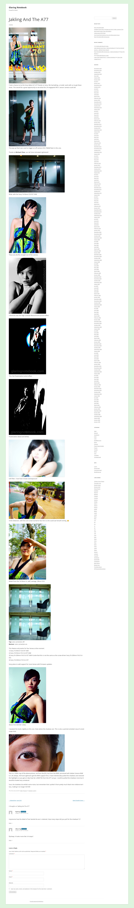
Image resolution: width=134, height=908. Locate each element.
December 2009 (97, 232)
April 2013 (96, 161)
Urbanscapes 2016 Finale (99, 33)
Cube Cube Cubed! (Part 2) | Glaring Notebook (104, 57)
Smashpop (96, 557)
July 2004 (96, 353)
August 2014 (97, 131)
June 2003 (96, 377)
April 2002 (96, 403)
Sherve (95, 505)
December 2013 (97, 146)
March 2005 (96, 338)
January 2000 (97, 420)
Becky (95, 511)
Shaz (95, 543)
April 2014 (96, 139)
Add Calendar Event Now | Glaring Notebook (104, 48)
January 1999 (97, 422)
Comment (12, 853)
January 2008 (97, 275)
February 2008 (97, 273)
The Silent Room (98, 567)
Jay (94, 522)
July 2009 (96, 241)
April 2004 (96, 358)
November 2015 (98, 104)
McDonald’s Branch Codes (102, 46)
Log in (95, 466)
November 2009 (98, 234)
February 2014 (97, 143)
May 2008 (96, 267)
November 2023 (98, 70)
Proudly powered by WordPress (36, 901)
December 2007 (97, 277)
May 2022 (96, 76)
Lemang (96, 554)
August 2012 (97, 172)
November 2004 (98, 345)
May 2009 (96, 245)
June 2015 (96, 113)
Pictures (25, 790)
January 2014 (97, 144)
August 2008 (97, 262)
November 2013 (98, 148)
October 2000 (97, 414)
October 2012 (97, 169)
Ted (95, 533)
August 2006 (97, 306)
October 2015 (97, 105)
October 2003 (97, 370)
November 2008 (98, 256)
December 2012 (97, 167)
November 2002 (98, 390)
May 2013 (96, 159)
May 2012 (96, 178)
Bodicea (96, 494)
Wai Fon (96, 492)
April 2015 (96, 117)
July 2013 (96, 156)
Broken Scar (97, 565)
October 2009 (97, 236)
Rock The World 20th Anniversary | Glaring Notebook (106, 51)
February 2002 (97, 407)
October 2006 (97, 303)
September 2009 (98, 237)
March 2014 (96, 141)
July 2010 (96, 219)
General (96, 433)
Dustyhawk (96, 559)
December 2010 (97, 210)
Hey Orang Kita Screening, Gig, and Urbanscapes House (106, 35)
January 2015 (97, 122)
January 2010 (97, 230)
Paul (95, 535)
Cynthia (96, 498)
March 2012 (96, 182)
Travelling (96, 455)
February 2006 (97, 317)
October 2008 (97, 258)
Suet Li (95, 503)
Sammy (96, 500)
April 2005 (96, 336)
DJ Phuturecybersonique (99, 569)
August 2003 (97, 373)
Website (11, 883)
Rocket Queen (97, 485)
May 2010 (96, 223)
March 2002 (96, 405)
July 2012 (96, 174)
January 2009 (97, 252)
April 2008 (96, 269)
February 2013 (97, 163)
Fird (95, 531)
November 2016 (98, 85)
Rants (95, 451)
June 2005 (96, 332)
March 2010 (96, 226)
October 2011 (97, 191)
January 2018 (97, 79)
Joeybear (96, 490)
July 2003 (96, 375)
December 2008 (97, 254)
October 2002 (97, 392)
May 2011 (96, 200)
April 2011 (96, 202)
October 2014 (97, 128)
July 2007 (96, 286)
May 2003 (96, 379)
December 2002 (97, 388)
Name (11, 871)
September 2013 (98, 152)
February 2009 (97, 250)
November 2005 (98, 323)
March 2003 (96, 383)
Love (95, 438)
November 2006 (98, 301)
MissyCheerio (97, 489)
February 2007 (97, 295)
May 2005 (96, 334)
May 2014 (96, 137)
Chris (95, 541)
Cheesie (96, 496)
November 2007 (98, 278)
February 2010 (97, 228)
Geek (21, 790)
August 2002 (97, 396)
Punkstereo (96, 561)
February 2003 (97, 384)
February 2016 (97, 98)
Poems (95, 448)
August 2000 (97, 418)
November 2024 (98, 68)
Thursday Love (97, 483)
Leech (95, 513)
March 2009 (96, 249)
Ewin (95, 537)
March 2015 (96, 118)
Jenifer (95, 509)
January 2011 (97, 208)
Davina (95, 507)
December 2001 (97, 410)
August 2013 (97, 154)
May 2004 (96, 357)
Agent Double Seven (79, 800)
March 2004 (96, 360)
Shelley (95, 502)
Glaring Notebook (18, 7)
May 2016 (96, 92)
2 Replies (11, 24)
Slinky (95, 550)
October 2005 (97, 325)
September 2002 (98, 394)
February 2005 (97, 340)
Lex (95, 520)
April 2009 (96, 247)
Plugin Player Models (99, 446)
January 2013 (97, 165)
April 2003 (96, 381)
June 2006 (96, 310)
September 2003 (98, 371)
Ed (94, 528)
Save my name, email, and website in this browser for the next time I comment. (31, 889)
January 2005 (97, 342)
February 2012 (97, 184)
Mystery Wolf (97, 487)
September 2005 (98, 327)
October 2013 (97, 150)
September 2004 (98, 349)
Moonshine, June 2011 (15, 800)
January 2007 (97, 297)
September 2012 (98, 171)
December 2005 (97, 321)
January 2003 (97, 386)
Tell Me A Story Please (99, 481)
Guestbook (96, 435)
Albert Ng (18, 829)
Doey (95, 516)
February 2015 (97, 120)
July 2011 (96, 197)
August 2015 (97, 109)
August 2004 (97, 351)
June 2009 (96, 243)
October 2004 (97, 347)
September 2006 (98, 304)
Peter (95, 546)
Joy (95, 524)
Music (95, 442)
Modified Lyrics (97, 440)
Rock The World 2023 (99, 27)
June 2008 (96, 265)
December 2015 (97, 102)
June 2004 (96, 355)
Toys (95, 453)
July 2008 (96, 264)
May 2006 (96, 312)
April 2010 (96, 224)
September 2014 (98, 130)
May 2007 (96, 290)
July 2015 (96, 111)
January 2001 (97, 412)
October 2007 (97, 280)
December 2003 (97, 366)
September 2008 (98, 260)
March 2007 (96, 293)
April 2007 (96, 291)
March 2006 (96, 316)
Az (94, 526)
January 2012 (97, 185)
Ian (95, 529)
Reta (95, 518)
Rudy (95, 539)
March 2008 (96, 271)
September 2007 (98, 282)
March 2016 (96, 96)
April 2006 (96, 314)
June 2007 (96, 288)
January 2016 (97, 100)
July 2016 (96, 89)
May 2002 (96, 401)
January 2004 (97, 364)
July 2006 (96, 308)
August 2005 (97, 329)
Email (11, 877)
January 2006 (97, 319)
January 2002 (97, 409)
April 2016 (96, 94)
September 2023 (98, 74)
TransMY (96, 556)
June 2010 (96, 221)
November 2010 (98, 211)
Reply (10, 823)
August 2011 (97, 195)
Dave (95, 544)
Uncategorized (97, 457)
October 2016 (97, 87)
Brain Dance (97, 563)
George (95, 552)
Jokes (95, 436)
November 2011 (98, 189)
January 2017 (97, 83)
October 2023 (97, 72)
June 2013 (96, 157)
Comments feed (98, 470)
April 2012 (96, 180)
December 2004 (97, 343)
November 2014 (98, 126)
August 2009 (97, 239)
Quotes (96, 450)
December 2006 (97, 299)
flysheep (17, 811)
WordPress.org (97, 472)
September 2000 (98, 416)
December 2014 (97, 124)
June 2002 (96, 399)
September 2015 (98, 107)
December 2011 (97, 187)
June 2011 (96, 198)
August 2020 (97, 78)
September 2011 (98, 193)
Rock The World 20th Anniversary (101, 37)
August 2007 (97, 284)
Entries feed (97, 468)
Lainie (95, 515)
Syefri (95, 548)
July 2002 (96, 397)
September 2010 (98, 215)
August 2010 (97, 217)
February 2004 (97, 362)
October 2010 (97, 213)
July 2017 (96, 81)
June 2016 (96, 91)
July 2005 (96, 330)
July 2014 (96, 133)
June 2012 (96, 176)
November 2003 (98, 368)
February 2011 (97, 206)
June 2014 (96, 135)
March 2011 (96, 204)
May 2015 (96, 115)
